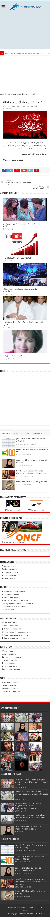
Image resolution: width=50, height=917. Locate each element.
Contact (39, 907)
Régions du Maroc (10, 666)
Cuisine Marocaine (10, 569)
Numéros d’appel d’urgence (14, 591)
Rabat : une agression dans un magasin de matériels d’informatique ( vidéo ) (28, 805)
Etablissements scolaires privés (15, 638)
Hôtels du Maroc (10, 623)
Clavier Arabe (8, 610)
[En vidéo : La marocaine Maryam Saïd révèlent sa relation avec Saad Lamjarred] (8, 474)
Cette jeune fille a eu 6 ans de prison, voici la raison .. (28, 827)
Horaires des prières (11, 594)
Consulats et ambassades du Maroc (17, 632)
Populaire (6, 433)
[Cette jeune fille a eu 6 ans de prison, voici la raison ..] (8, 463)
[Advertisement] (25, 29)
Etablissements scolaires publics (15, 635)
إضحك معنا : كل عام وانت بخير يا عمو (18, 182)
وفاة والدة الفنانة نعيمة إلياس (15, 355)
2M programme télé (13, 510)
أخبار (33, 94)
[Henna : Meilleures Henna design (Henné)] (8, 484)
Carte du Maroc (9, 651)
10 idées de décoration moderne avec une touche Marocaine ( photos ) (31, 794)
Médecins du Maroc (10, 689)
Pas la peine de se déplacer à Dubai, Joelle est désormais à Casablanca (31, 816)
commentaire (37, 433)
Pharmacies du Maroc (11, 692)
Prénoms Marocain (10, 572)
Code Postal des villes (11, 669)
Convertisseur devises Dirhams (14, 607)
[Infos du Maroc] (25, 6)
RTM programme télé (36, 510)
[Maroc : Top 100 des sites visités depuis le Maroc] (8, 452)
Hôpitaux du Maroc (10, 682)
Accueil (3, 94)
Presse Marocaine (15, 907)
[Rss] (24, 910)
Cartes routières (9, 654)
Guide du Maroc (9, 575)
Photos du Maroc (10, 578)
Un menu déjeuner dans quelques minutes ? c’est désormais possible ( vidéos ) (31, 782)
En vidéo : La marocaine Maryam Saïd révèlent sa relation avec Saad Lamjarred (30, 881)
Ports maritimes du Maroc (13, 629)
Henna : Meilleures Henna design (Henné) (31, 482)
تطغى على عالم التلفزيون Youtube (17, 258)
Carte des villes (9, 663)
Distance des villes (11, 660)
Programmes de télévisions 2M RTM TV (19, 604)
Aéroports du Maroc (11, 626)
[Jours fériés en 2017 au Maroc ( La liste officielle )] (8, 442)
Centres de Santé (9, 685)
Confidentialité (29, 907)
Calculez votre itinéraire (13, 657)
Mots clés (25, 433)
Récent (15, 433)
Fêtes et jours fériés (11, 597)
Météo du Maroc (9, 566)
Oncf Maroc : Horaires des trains (14, 542)
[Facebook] (26, 910)
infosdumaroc (10, 106)
